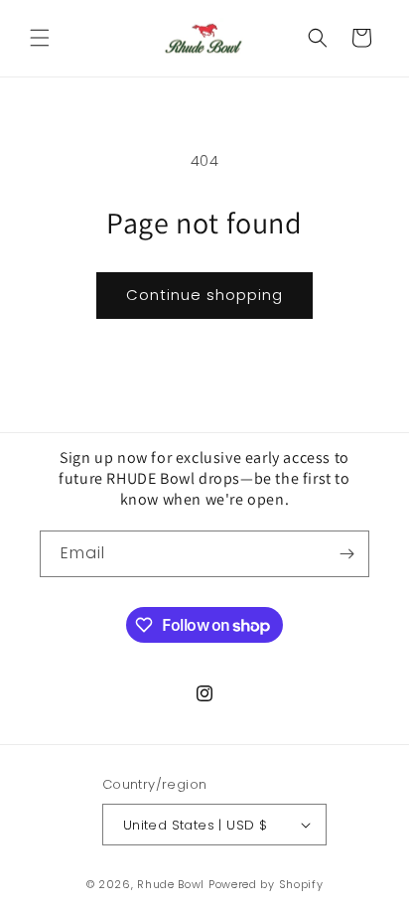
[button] (40, 38)
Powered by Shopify (266, 884)
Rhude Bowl (170, 884)
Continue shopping (204, 294)
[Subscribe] (346, 553)
